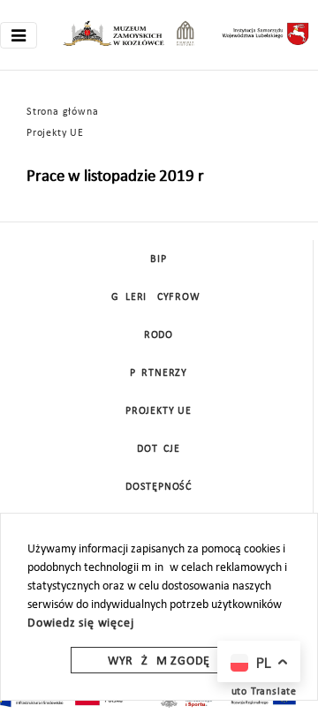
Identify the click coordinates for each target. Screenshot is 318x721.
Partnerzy (158, 373)
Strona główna (62, 112)
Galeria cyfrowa (159, 297)
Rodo (158, 335)
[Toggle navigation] (18, 35)
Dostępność (158, 487)
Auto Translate (260, 692)
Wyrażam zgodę (159, 661)
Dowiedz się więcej (80, 623)
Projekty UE (55, 133)
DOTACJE (158, 449)
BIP (158, 259)
